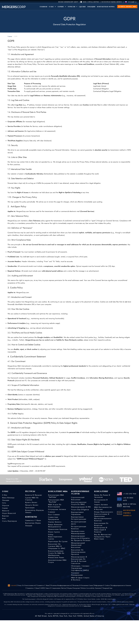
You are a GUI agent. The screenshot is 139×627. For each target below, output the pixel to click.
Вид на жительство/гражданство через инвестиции (103, 536)
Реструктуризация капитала (78, 527)
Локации (91, 7)
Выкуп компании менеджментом (55, 525)
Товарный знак (108, 588)
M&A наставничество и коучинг (103, 508)
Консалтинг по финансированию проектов (78, 552)
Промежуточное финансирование (78, 532)
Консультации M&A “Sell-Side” (56, 496)
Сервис (61, 7)
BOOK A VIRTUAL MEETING (129, 505)
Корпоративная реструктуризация (78, 518)
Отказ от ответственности (27, 585)
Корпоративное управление (77, 513)
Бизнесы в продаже (33, 495)
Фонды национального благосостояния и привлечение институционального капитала (103, 516)
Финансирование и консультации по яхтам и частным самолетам (79, 560)
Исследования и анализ (101, 501)
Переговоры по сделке (58, 541)
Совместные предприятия (53, 518)
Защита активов (101, 504)
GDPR (42, 588)
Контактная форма (106, 7)
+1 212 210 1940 (129, 494)
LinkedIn (14, 585)
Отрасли (72, 7)
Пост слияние (54, 514)
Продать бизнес (32, 505)
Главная (43, 7)
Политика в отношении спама (83, 585)
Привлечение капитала (57, 529)
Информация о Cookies (102, 585)
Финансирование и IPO (81, 507)
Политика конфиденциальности (61, 585)
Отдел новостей (9, 513)
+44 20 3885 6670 (128, 499)
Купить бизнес (31, 502)
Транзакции (30, 508)
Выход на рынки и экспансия (102, 496)
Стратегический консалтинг (77, 498)
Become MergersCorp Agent (68, 2)
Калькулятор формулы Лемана (34, 511)
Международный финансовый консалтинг (78, 545)
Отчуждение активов (57, 509)
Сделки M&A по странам (32, 499)
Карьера (5, 516)
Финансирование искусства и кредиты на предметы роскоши (80, 538)
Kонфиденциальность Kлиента (121, 585)
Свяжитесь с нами (33, 520)
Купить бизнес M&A (127, 7)
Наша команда (8, 498)
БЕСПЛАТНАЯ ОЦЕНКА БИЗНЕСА (111, 2)
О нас (4, 495)
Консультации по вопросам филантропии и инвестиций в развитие (101, 527)
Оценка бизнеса (54, 522)
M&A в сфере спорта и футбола (80, 579)
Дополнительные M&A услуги (57, 561)
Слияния (51, 512)
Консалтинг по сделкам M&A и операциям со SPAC (56, 546)
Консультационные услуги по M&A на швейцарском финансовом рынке (56, 554)
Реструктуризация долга (78, 523)
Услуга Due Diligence (80, 509)
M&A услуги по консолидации (54, 505)
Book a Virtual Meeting (90, 2)
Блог (4, 518)
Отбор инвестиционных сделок (55, 536)
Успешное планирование (77, 574)
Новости (5, 511)
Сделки (82, 7)
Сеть (4, 503)
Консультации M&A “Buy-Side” (56, 501)
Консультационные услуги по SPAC (79, 503)
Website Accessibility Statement (91, 588)
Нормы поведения (73, 588)
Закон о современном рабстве (56, 588)
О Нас (51, 7)
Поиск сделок (54, 532)
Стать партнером (9, 521)
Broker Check (87, 606)
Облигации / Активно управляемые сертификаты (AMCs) (80, 568)
